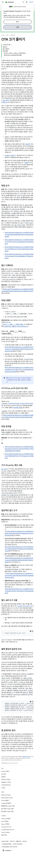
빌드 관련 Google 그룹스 (7, 808)
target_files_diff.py (25, 606)
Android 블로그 (5, 800)
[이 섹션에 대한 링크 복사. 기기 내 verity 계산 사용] (24, 465)
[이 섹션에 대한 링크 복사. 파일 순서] (11, 186)
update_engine (10, 155)
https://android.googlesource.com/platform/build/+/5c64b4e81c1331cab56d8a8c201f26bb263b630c (19, 256)
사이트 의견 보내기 (17, 844)
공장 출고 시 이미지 (6, 782)
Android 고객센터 (5, 818)
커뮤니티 (12, 841)
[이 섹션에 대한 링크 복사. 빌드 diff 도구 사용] (19, 600)
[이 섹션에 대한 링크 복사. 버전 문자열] (13, 427)
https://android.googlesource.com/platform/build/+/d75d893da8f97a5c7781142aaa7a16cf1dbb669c (19, 456)
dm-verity (4, 469)
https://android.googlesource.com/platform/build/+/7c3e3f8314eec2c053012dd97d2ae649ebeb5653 (19, 249)
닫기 (17, 22)
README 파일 (17, 408)
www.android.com (6, 827)
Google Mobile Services (7, 829)
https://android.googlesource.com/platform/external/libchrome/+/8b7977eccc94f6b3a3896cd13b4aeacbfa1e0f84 (19, 370)
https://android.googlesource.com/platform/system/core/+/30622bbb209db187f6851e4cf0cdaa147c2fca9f (19, 349)
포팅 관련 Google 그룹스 (7, 811)
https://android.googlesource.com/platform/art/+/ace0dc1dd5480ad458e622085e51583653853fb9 (19, 560)
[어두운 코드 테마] (30, 631)
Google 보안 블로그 (6, 803)
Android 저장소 (5, 771)
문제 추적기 (4, 835)
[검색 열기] (23, 2)
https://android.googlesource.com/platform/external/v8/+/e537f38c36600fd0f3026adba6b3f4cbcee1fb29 (19, 575)
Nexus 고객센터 (5, 824)
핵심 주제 (13, 35)
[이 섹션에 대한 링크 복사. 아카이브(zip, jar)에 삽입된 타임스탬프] (29, 388)
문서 (7, 35)
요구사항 (3, 774)
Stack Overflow (5, 832)
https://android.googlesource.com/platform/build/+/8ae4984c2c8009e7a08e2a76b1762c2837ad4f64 (19, 533)
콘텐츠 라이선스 (26, 756)
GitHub (3, 788)
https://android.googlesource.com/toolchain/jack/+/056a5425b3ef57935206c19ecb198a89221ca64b (19, 549)
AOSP (2, 35)
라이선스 (25, 841)
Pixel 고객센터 (4, 821)
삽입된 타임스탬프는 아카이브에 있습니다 (16, 326)
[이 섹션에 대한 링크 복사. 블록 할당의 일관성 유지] (23, 649)
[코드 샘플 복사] (33, 631)
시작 (17, 27)
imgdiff (27, 162)
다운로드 (3, 777)
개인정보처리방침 (6, 844)
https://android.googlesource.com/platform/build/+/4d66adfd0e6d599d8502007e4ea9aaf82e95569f (19, 235)
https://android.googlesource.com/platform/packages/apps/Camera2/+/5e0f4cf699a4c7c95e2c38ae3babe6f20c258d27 (19, 449)
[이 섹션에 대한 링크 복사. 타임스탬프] (12, 301)
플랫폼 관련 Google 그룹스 (8, 806)
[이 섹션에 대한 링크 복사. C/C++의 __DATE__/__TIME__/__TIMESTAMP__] (14, 334)
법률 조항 (18, 841)
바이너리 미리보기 (5, 779)
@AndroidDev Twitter (7, 797)
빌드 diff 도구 (7, 100)
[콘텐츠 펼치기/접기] (12, 45)
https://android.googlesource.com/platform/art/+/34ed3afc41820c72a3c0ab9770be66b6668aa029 (19, 591)
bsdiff (28, 144)
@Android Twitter (6, 795)
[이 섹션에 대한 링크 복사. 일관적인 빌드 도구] (19, 511)
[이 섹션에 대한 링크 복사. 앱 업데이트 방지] (17, 731)
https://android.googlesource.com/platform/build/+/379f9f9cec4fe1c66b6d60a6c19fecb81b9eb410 (19, 242)
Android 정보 (4, 841)
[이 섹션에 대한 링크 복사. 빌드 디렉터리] (14, 266)
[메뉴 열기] (2, 2)
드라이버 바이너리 (5, 785)
